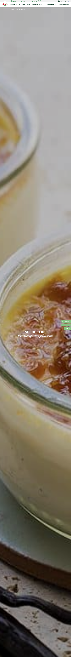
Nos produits (35, 4)
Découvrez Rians (13, 4)
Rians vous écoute (24, 1)
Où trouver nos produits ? (63, 4)
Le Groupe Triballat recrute (37, 1)
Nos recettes (42, 4)
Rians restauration (13, 1)
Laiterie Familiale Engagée (24, 4)
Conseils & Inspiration (51, 4)
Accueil (12, 9)
